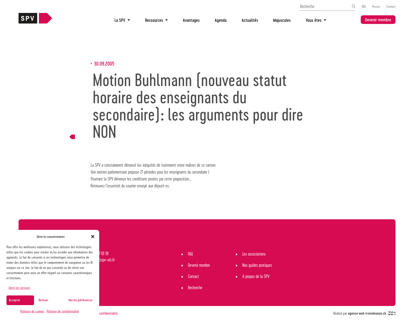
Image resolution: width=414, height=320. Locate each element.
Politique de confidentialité (63, 311)
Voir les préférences (80, 300)
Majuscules (282, 20)
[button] (93, 236)
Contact (390, 6)
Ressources (154, 20)
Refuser (43, 300)
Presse (376, 6)
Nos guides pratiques (257, 265)
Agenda (221, 20)
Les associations (254, 253)
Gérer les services (19, 287)
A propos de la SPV (256, 276)
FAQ (364, 6)
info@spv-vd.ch (103, 259)
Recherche (195, 287)
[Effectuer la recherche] (353, 6)
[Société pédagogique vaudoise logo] (35, 21)
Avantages (191, 20)
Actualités (250, 20)
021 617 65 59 (99, 253)
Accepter (14, 300)
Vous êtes (313, 20)
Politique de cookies (32, 311)
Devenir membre (378, 19)
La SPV (119, 20)
